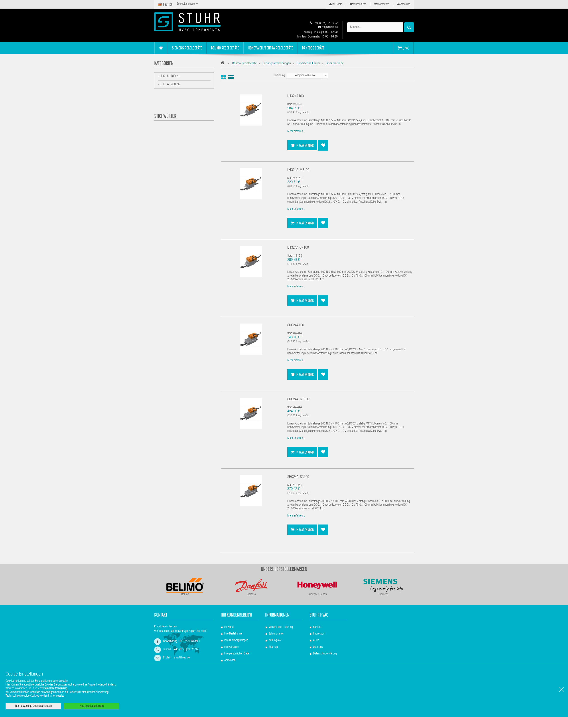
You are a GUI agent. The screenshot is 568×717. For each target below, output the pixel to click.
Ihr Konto (337, 4)
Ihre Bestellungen (233, 633)
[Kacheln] (223, 78)
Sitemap (273, 647)
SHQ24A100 (295, 325)
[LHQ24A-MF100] (251, 184)
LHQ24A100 (295, 96)
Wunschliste (359, 4)
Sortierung (279, 75)
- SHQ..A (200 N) (169, 84)
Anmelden (404, 4)
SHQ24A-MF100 (298, 399)
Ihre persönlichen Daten (237, 653)
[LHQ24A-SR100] (251, 261)
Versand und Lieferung (281, 627)
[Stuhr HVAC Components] (195, 21)
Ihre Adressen (231, 647)
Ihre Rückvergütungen (236, 640)
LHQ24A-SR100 (298, 248)
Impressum (319, 633)
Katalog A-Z (275, 640)
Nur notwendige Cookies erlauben (33, 706)
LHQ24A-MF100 (298, 170)
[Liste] (231, 78)
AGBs (316, 640)
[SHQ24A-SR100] (251, 490)
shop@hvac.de (329, 27)
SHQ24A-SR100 (298, 477)
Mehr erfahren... (296, 131)
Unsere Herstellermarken (284, 569)
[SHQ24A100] (251, 339)
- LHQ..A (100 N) (168, 76)
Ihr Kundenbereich (236, 615)
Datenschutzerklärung (325, 653)
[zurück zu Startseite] (224, 64)
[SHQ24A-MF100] (251, 413)
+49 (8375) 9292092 (325, 23)
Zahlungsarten (276, 633)
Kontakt (317, 627)
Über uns (318, 647)
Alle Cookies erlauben (92, 706)
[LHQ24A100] (251, 110)
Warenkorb (383, 4)
